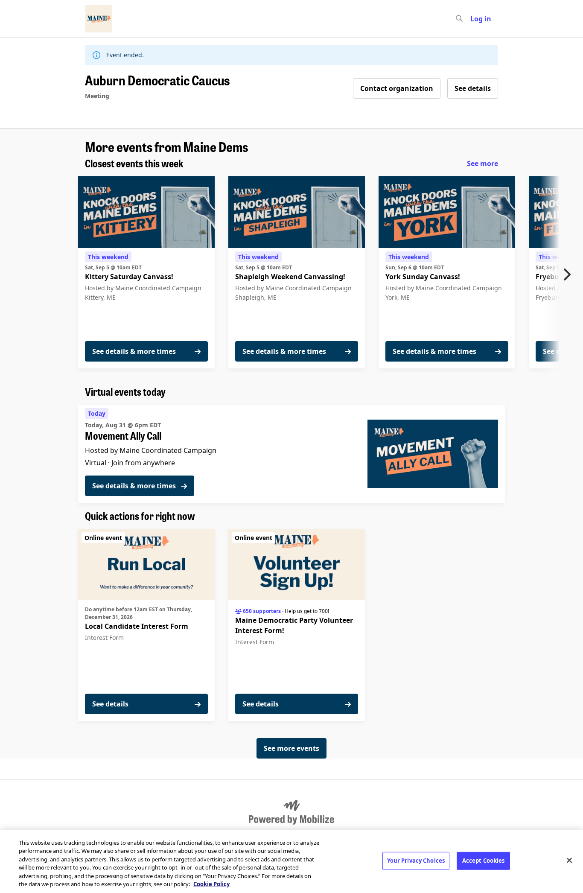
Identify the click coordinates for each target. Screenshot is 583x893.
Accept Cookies (483, 860)
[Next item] (569, 274)
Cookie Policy (211, 884)
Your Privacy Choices (416, 860)
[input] (474, 19)
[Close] (569, 860)
